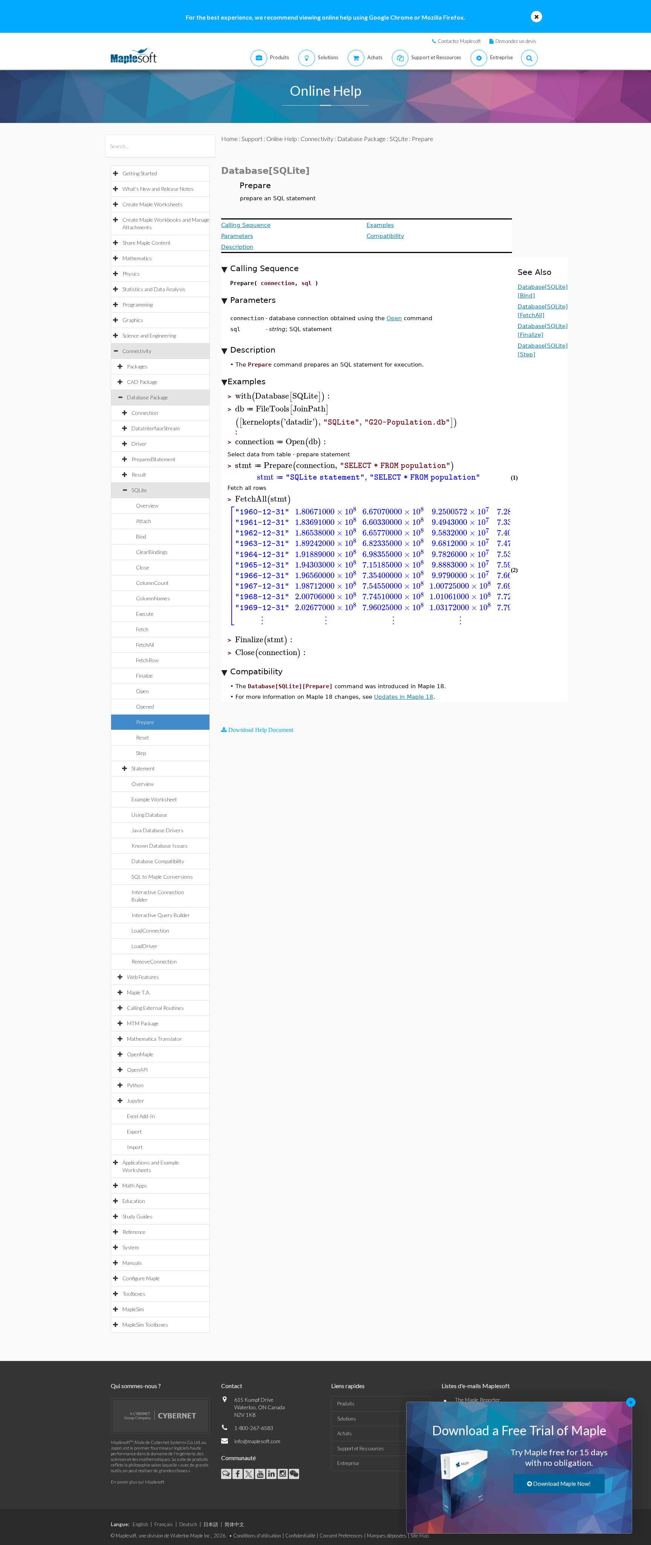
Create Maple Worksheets (152, 204)
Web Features (143, 977)
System (130, 1247)
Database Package (147, 397)
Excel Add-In (141, 1116)
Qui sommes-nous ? (136, 1385)
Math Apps (134, 1185)
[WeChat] (294, 1474)
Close (142, 567)
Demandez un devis (515, 41)
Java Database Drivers (157, 830)
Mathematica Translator (154, 1039)
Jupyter (135, 1100)
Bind (141, 536)
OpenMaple (140, 1054)
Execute (145, 614)
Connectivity (136, 351)
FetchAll (145, 644)
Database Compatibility (157, 861)
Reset (142, 737)
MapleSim (133, 1309)
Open (142, 691)
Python (135, 1085)
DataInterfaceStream (155, 428)
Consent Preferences (341, 1536)
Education (133, 1201)
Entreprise (348, 1463)
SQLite (139, 490)
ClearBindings (152, 552)
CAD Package (142, 382)
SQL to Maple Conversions (162, 876)
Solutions (346, 1419)
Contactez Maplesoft (459, 41)
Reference (133, 1232)
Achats (344, 1433)
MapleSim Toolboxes (145, 1324)
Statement (143, 768)
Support (252, 138)
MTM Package (143, 1023)
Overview (147, 505)
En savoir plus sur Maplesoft (137, 1482)
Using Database (149, 815)
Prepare (145, 722)
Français (163, 1524)
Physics (131, 273)
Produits (346, 1404)
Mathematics (137, 258)
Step (141, 753)
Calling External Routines (155, 1008)
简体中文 (234, 1524)
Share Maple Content (146, 242)
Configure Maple (141, 1278)
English (140, 1524)
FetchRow (147, 660)
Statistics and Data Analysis (153, 289)
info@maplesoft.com (257, 1441)
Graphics (132, 320)
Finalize (144, 675)
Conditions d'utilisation (257, 1536)
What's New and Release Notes (158, 189)
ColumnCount (152, 583)
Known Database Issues (159, 845)
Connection (144, 413)
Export (134, 1131)
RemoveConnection (154, 961)
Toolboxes (133, 1293)
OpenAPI (137, 1069)
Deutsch (188, 1524)
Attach (143, 521)
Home (229, 138)
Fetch (142, 629)
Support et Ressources (360, 1448)
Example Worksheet (154, 799)
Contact (231, 1385)
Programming (137, 304)
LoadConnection (150, 930)
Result (138, 474)
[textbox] (283, 396)
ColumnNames (153, 598)
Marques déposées (386, 1536)
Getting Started (139, 173)
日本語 (210, 1524)
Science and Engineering (149, 335)
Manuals (132, 1263)
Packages (137, 366)
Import (135, 1147)
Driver (139, 443)
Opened (145, 706)
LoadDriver (144, 946)
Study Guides (137, 1216)
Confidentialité (300, 1536)
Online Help (281, 138)
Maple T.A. (138, 992)
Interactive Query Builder (160, 915)
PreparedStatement (153, 459)
